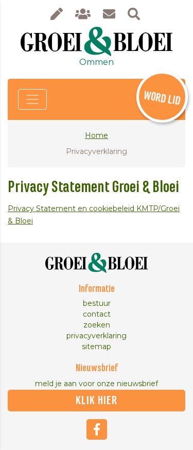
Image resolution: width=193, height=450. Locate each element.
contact (97, 314)
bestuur (97, 303)
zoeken (96, 325)
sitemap (96, 346)
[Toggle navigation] (32, 99)
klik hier (96, 400)
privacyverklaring (96, 335)
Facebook (96, 429)
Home (96, 135)
